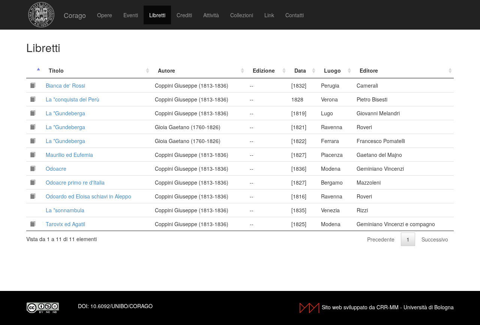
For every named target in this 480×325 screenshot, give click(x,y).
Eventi (130, 15)
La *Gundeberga (65, 113)
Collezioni (241, 15)
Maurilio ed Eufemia (69, 154)
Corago (75, 15)
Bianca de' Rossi (65, 85)
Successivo (435, 239)
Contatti (294, 15)
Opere (104, 15)
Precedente (380, 239)
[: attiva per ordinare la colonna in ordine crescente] (34, 70)
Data (300, 70)
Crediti (184, 15)
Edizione (264, 70)
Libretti (157, 15)
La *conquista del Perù (72, 99)
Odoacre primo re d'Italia (75, 182)
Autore (166, 70)
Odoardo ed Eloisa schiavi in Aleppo (88, 196)
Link (269, 15)
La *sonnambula (65, 210)
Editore (369, 70)
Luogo (332, 70)
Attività (211, 15)
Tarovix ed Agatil (65, 224)
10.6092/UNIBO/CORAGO (121, 306)
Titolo (56, 70)
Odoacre (56, 168)
